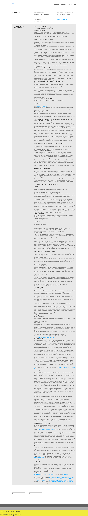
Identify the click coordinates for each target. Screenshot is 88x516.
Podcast (70, 4)
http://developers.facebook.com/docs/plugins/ (47, 429)
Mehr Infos (2, 513)
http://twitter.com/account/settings (50, 459)
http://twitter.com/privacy (39, 457)
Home (64, 493)
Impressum (14, 505)
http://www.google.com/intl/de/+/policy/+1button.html (62, 481)
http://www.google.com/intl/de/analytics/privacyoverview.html (61, 477)
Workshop (64, 4)
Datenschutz (20, 505)
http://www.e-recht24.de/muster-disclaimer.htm (44, 474)
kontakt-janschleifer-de (62, 19)
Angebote (65, 500)
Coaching (56, 4)
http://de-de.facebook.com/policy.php (48, 440)
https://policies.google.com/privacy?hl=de (46, 337)
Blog (75, 4)
